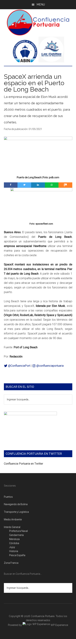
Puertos (8, 496)
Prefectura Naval (18, 531)
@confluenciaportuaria (50, 365)
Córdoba (14, 543)
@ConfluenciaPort (18, 365)
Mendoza (14, 539)
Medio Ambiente (13, 519)
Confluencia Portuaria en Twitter (23, 463)
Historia (13, 551)
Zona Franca (11, 562)
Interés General (12, 527)
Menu (41, 4)
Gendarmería (16, 535)
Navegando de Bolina (16, 504)
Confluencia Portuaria (38, 22)
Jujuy (12, 547)
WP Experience (59, 625)
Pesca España (17, 555)
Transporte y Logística (16, 511)
